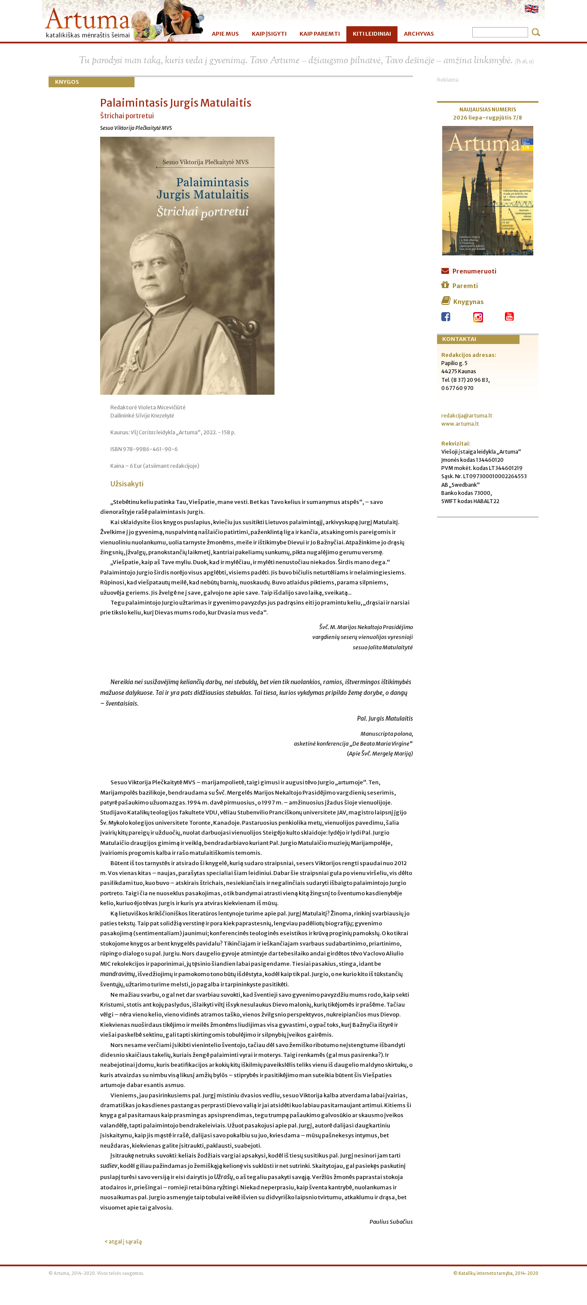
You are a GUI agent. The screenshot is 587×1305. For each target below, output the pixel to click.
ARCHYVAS (419, 33)
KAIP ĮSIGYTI (269, 33)
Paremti (465, 286)
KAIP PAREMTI (320, 33)
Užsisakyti (127, 483)
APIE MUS (225, 33)
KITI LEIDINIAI (372, 33)
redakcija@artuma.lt (466, 415)
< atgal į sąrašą (123, 1241)
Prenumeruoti (474, 271)
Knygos (67, 82)
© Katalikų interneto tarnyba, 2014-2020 (495, 1273)
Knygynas (468, 302)
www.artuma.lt (460, 424)
